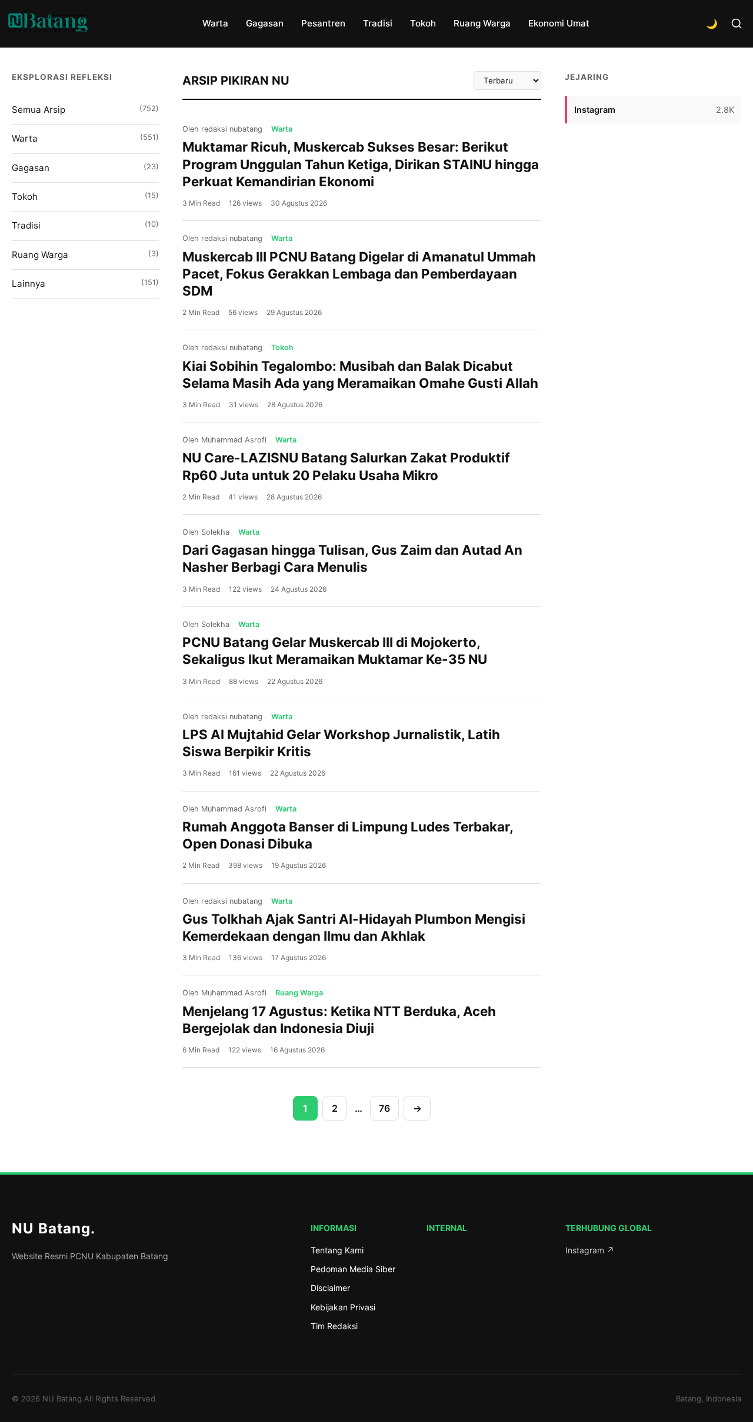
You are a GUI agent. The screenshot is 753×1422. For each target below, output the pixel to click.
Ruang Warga (482, 23)
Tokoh (423, 23)
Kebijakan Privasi (343, 1307)
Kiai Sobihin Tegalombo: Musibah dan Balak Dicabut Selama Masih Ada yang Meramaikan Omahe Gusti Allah (360, 374)
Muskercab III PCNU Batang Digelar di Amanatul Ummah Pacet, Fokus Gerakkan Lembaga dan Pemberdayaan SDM (359, 274)
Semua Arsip (85, 109)
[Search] (736, 23)
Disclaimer (330, 1288)
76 (384, 1108)
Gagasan (265, 23)
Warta (215, 23)
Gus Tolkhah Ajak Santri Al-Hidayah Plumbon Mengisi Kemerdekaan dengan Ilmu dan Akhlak (353, 927)
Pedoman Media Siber (353, 1269)
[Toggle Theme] (711, 23)
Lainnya (85, 283)
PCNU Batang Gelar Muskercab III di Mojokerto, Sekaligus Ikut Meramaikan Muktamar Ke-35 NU (334, 650)
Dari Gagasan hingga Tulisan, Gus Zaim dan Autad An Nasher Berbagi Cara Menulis (352, 558)
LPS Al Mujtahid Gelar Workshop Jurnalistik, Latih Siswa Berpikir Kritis (341, 742)
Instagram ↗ (589, 1250)
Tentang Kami (337, 1250)
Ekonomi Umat (558, 23)
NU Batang (53, 1228)
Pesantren (323, 23)
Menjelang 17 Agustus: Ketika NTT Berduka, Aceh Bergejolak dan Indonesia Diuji (339, 1019)
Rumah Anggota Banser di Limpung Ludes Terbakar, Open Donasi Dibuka (347, 835)
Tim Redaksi (334, 1326)
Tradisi (377, 23)
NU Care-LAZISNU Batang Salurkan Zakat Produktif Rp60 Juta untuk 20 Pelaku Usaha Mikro (346, 466)
